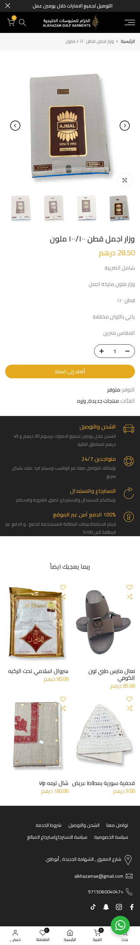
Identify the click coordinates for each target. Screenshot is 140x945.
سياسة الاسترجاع (71, 837)
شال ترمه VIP (53, 783)
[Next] (15, 126)
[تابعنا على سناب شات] (106, 907)
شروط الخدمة (49, 825)
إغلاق (7, 5)
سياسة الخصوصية (111, 837)
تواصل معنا (117, 825)
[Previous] (125, 126)
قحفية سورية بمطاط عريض (103, 783)
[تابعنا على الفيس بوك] (132, 907)
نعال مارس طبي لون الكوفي (111, 674)
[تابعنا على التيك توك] (93, 907)
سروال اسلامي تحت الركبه (38, 671)
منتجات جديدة (103, 401)
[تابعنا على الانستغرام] (119, 907)
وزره (81, 401)
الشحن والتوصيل (84, 825)
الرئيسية (128, 41)
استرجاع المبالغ (41, 837)
